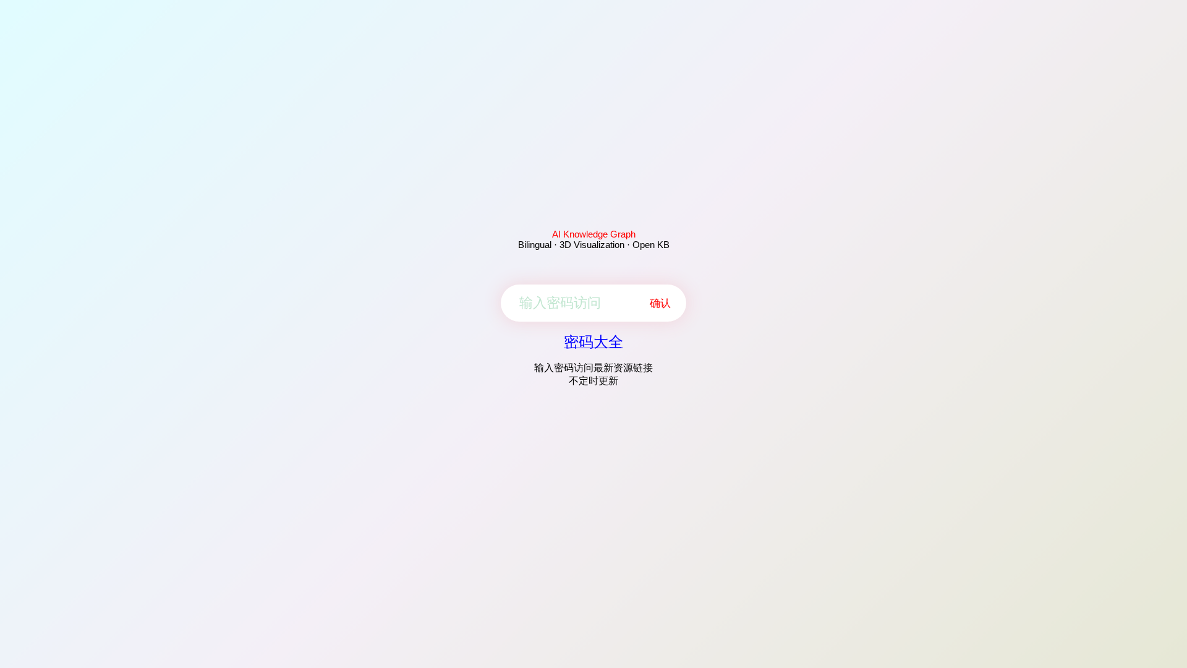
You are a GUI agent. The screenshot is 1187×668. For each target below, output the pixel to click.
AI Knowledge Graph (594, 234)
